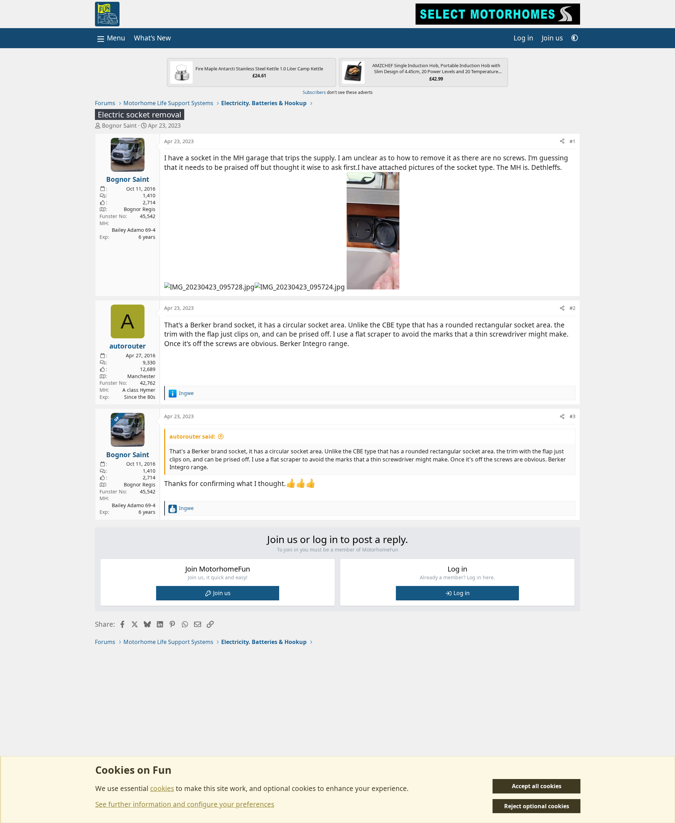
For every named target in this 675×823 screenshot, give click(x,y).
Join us (222, 593)
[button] (574, 38)
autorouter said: (192, 436)
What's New (152, 38)
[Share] (562, 141)
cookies (162, 788)
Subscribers (314, 92)
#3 (573, 416)
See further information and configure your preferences (184, 804)
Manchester (141, 376)
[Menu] (110, 38)
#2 (573, 308)
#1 (573, 141)
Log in (462, 593)
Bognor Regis (139, 209)
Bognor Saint (119, 125)
